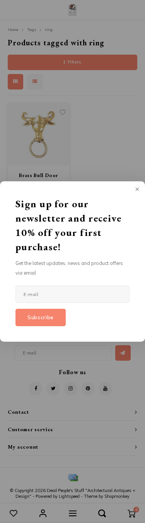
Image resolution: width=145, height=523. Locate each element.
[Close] (136, 189)
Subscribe (40, 317)
